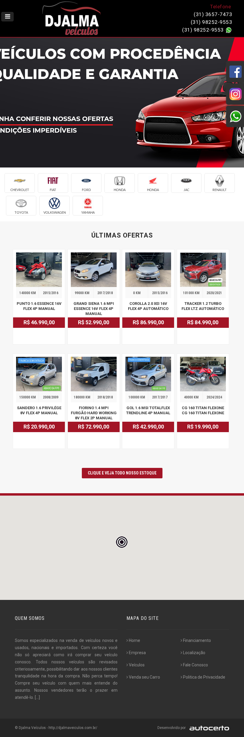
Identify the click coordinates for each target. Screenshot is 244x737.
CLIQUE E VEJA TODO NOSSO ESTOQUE (122, 473)
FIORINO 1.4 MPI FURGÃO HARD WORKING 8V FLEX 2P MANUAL (94, 413)
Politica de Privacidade (204, 677)
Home (134, 640)
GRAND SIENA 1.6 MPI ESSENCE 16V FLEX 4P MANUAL (93, 308)
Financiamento (197, 640)
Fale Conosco (195, 664)
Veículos (137, 664)
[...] (37, 697)
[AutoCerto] (208, 728)
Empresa (137, 652)
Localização (194, 652)
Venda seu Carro (144, 677)
